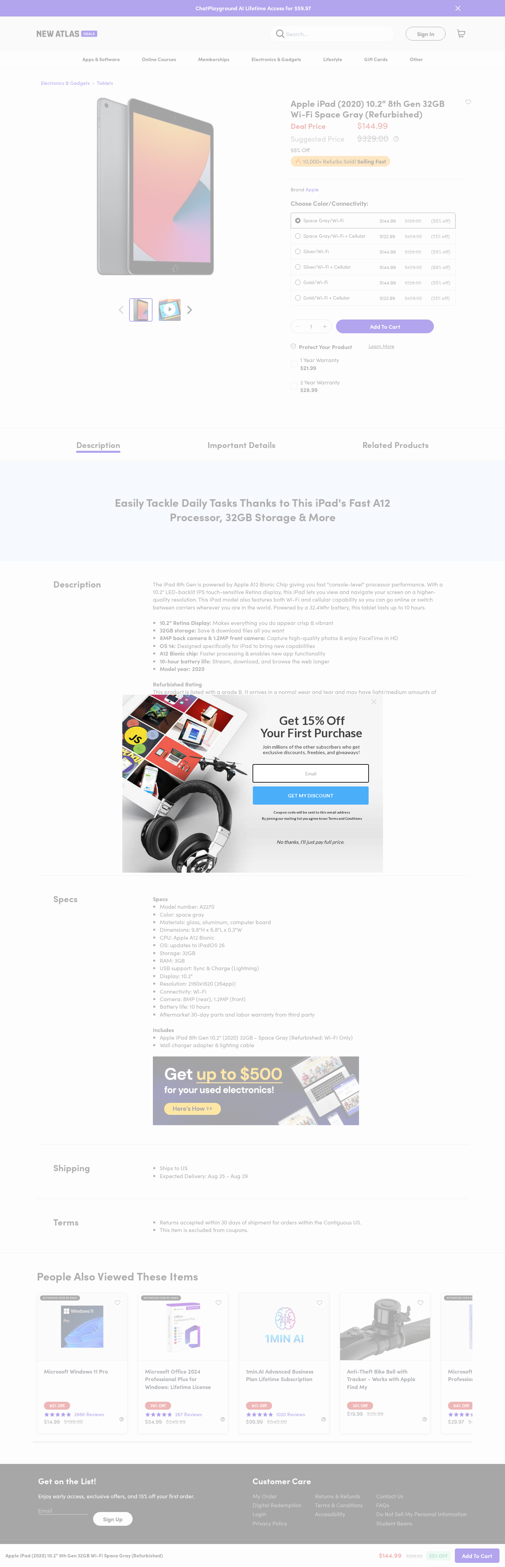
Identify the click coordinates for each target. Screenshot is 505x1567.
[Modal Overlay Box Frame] (252, 783)
